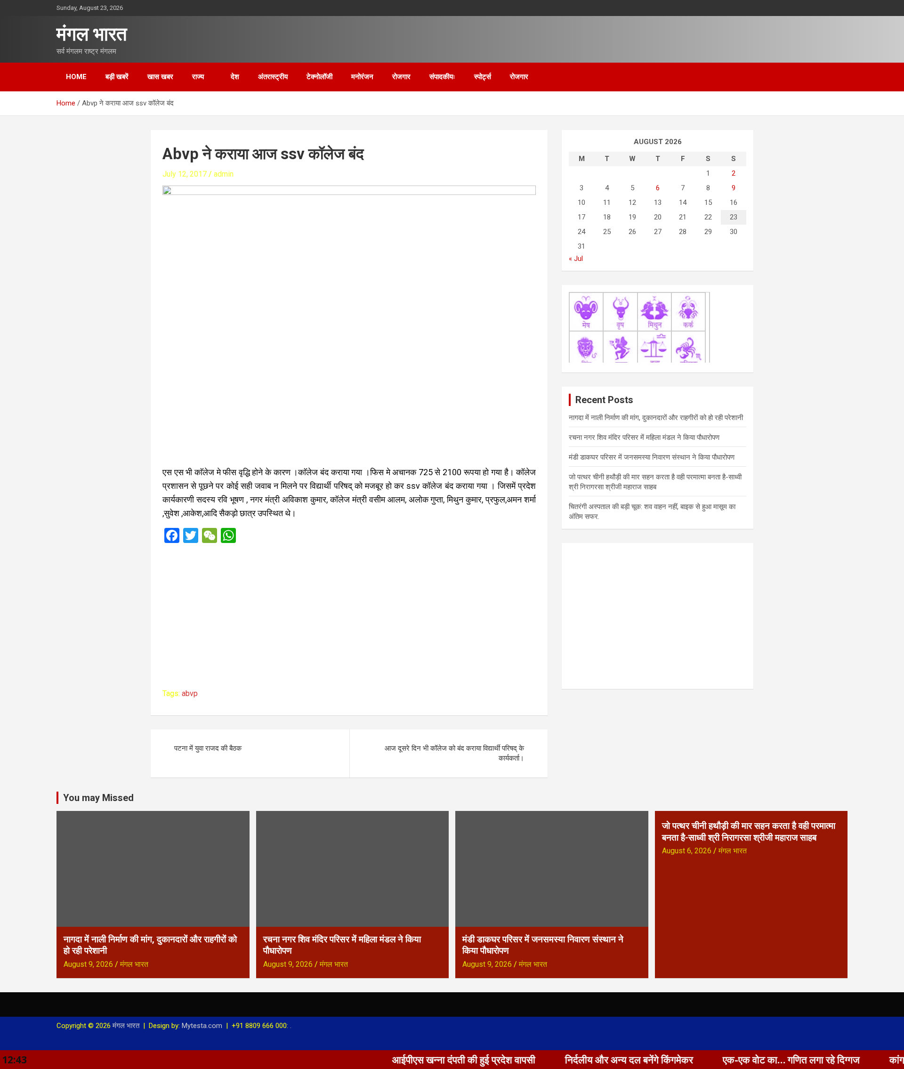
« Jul (576, 258)
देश (235, 77)
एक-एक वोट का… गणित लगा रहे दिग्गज (749, 1059)
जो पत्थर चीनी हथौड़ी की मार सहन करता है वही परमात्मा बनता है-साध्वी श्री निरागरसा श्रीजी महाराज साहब (748, 831)
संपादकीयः (442, 77)
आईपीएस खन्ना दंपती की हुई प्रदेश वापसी (421, 1059)
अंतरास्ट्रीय (273, 77)
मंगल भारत (91, 34)
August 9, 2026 (88, 964)
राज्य (198, 77)
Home (76, 77)
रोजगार (401, 77)
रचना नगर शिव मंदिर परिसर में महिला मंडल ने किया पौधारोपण (644, 437)
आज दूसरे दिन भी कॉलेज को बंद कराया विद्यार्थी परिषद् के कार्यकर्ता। (454, 753)
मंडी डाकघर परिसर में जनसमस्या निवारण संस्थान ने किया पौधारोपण (651, 457)
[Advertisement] (349, 619)
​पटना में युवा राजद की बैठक (208, 748)
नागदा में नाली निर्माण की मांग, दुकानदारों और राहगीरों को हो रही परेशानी (656, 417)
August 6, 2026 (686, 850)
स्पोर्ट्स (482, 77)
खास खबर (160, 77)
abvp (190, 693)
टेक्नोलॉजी (319, 77)
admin (224, 174)
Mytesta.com (202, 1025)
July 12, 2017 (184, 174)
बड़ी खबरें (117, 77)
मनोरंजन (362, 77)
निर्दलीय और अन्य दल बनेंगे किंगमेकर (587, 1059)
